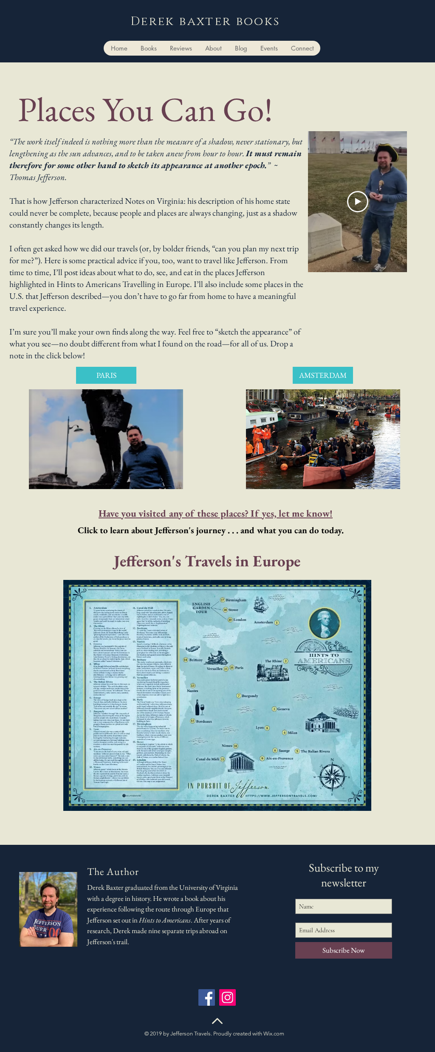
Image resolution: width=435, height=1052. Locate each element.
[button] (106, 439)
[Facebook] (206, 997)
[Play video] (357, 201)
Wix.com (273, 1033)
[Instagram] (227, 997)
